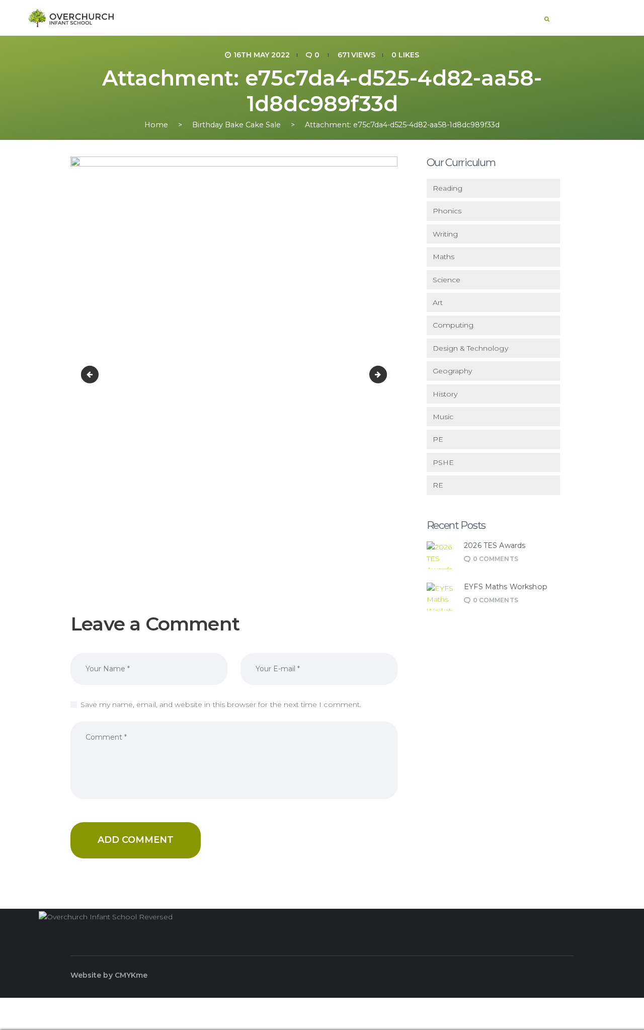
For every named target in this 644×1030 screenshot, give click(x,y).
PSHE (443, 462)
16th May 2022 (261, 54)
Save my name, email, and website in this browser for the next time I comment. (220, 704)
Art (438, 302)
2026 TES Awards (494, 545)
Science (446, 279)
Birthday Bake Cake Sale (236, 125)
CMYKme (131, 975)
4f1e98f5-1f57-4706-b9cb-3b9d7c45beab (383, 374)
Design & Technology (470, 348)
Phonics (447, 210)
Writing (445, 234)
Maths (443, 256)
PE (438, 439)
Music (443, 416)
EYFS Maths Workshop (505, 587)
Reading (447, 188)
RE (438, 485)
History (445, 394)
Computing (453, 325)
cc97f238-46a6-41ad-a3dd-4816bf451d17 (91, 374)
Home (156, 125)
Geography (452, 370)
